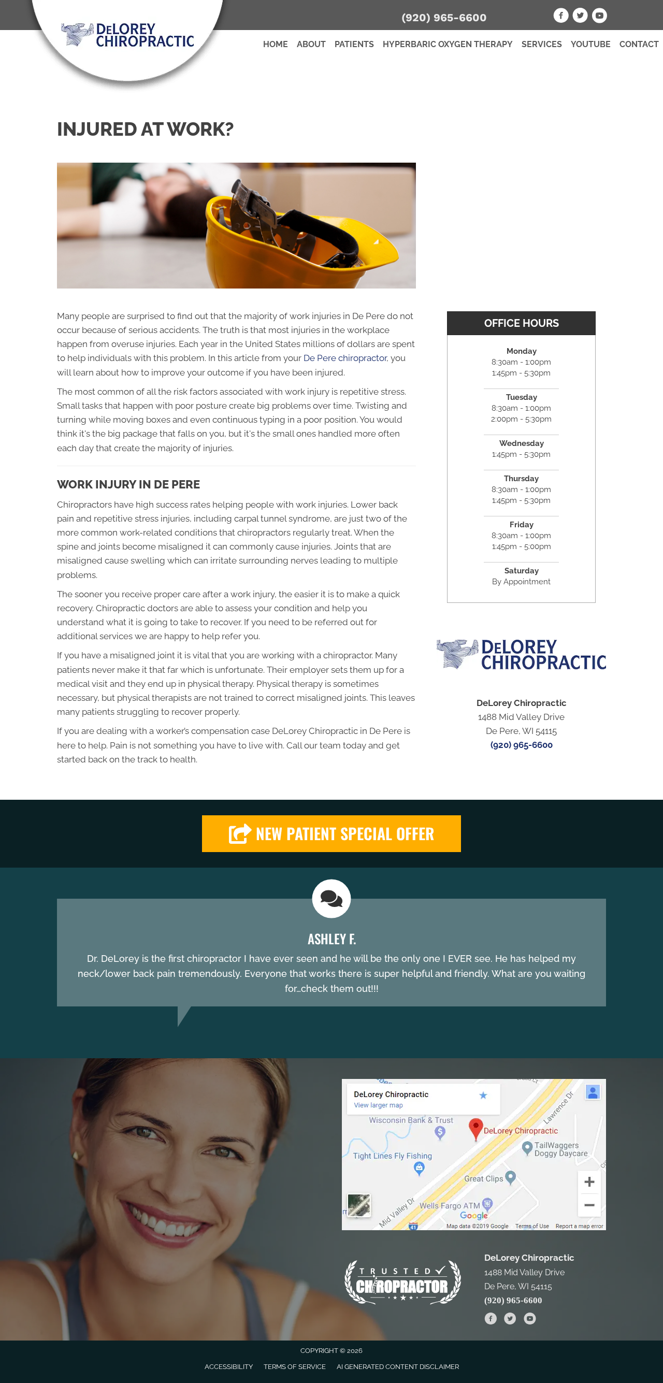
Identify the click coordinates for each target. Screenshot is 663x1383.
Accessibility (229, 1367)
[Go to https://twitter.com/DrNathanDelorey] (580, 17)
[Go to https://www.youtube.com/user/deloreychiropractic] (599, 17)
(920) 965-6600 (444, 17)
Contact (639, 44)
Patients (354, 44)
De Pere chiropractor (345, 358)
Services (542, 44)
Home (275, 44)
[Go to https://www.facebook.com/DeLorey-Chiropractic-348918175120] (561, 17)
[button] (331, 833)
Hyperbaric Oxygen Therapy (448, 44)
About (311, 44)
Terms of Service (295, 1367)
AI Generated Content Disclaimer (398, 1367)
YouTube (591, 44)
